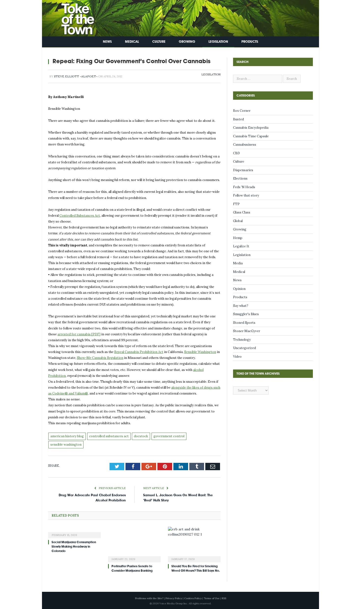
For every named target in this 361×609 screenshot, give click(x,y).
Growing (187, 42)
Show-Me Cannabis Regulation (100, 358)
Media (238, 263)
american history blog (67, 436)
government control (168, 436)
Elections (240, 178)
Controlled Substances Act (79, 215)
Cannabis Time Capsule (251, 136)
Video (237, 356)
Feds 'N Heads (244, 187)
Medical (132, 42)
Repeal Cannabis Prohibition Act (138, 352)
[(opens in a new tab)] (74, 532)
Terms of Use (212, 598)
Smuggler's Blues (246, 314)
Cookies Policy (193, 598)
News (107, 42)
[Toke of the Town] (72, 17)
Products (249, 42)
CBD (236, 153)
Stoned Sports (244, 323)
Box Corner (241, 111)
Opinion (239, 289)
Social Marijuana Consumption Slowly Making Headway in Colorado (74, 546)
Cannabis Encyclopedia (250, 128)
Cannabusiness (244, 144)
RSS (224, 598)
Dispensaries (243, 170)
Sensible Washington (200, 352)
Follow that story (246, 195)
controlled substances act (109, 436)
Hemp (237, 238)
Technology (242, 340)
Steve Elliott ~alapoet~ (75, 76)
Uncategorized (244, 348)
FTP (236, 204)
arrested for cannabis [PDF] (78, 334)
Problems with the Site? (149, 598)
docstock (141, 436)
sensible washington (66, 444)
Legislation (218, 42)
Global (238, 221)
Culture (159, 42)
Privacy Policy (174, 598)
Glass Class (241, 212)
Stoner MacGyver (246, 331)
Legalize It (241, 246)
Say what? (240, 306)
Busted (238, 119)
